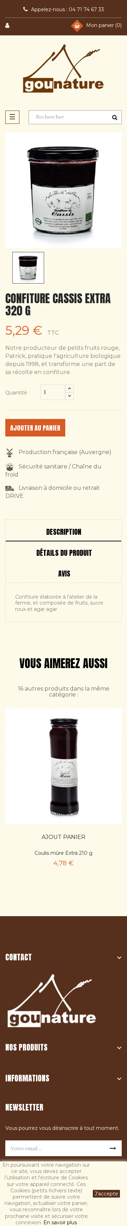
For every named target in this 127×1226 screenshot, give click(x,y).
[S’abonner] (113, 1148)
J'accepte (106, 1194)
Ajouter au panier (35, 428)
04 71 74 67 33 (67, 9)
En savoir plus (60, 1222)
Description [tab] (63, 531)
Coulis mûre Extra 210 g (63, 853)
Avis (64, 573)
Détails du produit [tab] (64, 552)
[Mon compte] (11, 26)
